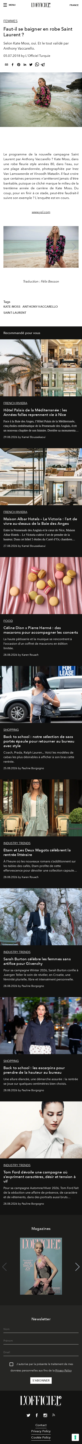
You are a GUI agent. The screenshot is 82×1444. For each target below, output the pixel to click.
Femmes (10, 21)
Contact (41, 1425)
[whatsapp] (37, 65)
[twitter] (31, 65)
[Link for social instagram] (45, 1416)
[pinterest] (19, 65)
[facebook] (13, 65)
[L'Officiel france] (41, 5)
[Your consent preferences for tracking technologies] (75, 1437)
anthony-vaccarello (40, 306)
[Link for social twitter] (28, 1416)
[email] (6, 65)
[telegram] (43, 65)
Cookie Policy (41, 1437)
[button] (74, 247)
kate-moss (11, 306)
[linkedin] (25, 65)
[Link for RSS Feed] (53, 1416)
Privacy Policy (63, 1370)
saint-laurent (14, 312)
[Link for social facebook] (37, 1416)
